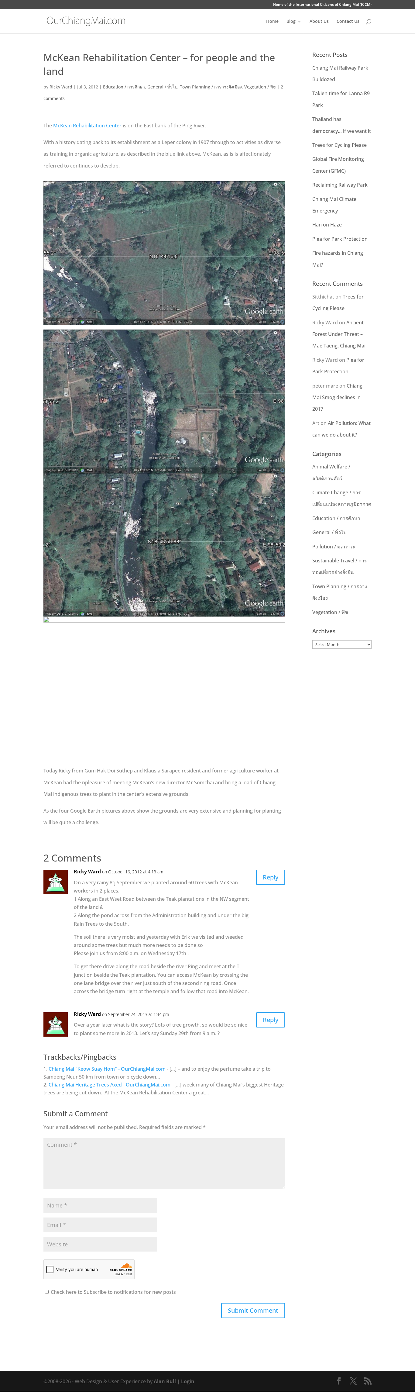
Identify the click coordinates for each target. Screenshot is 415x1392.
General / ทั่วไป (162, 87)
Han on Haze (327, 224)
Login (187, 1381)
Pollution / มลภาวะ (333, 546)
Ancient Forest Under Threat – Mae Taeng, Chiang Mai (338, 334)
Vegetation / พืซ (260, 87)
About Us (319, 21)
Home (272, 21)
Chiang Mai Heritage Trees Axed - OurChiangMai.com (109, 1084)
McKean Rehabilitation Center (87, 125)
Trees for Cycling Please (339, 145)
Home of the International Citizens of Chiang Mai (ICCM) (322, 5)
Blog (291, 21)
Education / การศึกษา (124, 87)
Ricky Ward (61, 87)
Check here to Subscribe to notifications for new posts (113, 1292)
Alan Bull (165, 1381)
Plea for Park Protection (340, 239)
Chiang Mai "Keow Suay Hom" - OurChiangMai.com (107, 1069)
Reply (270, 877)
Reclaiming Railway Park (340, 184)
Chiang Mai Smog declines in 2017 (337, 397)
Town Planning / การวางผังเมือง (211, 87)
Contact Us (348, 21)
